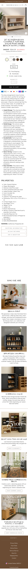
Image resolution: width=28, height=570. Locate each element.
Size (14, 64)
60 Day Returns (14, 231)
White (10, 59)
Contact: (13, 537)
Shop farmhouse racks (14, 532)
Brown (17, 59)
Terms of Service (14, 550)
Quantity (14, 79)
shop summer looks (14, 490)
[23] (2, 272)
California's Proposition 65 (12, 223)
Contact (14, 558)
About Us (14, 553)
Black (21, 59)
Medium (14, 67)
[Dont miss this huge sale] (14, 424)
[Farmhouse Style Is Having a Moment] (14, 507)
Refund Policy (14, 548)
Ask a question (14, 234)
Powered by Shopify (14, 567)
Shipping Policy (14, 555)
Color (14, 56)
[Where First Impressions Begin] (14, 465)
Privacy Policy (14, 543)
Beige (6, 59)
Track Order (14, 545)
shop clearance (14, 448)
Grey (14, 59)
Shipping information (14, 228)
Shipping (8, 51)
